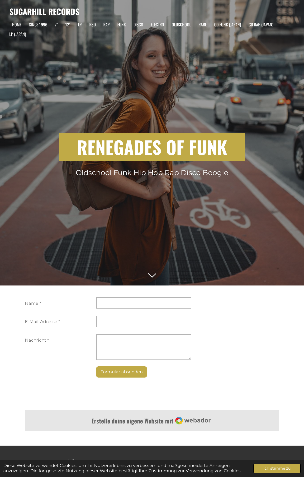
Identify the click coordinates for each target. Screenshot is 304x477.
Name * (33, 303)
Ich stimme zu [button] (277, 468)
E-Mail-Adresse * (42, 321)
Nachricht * (37, 340)
